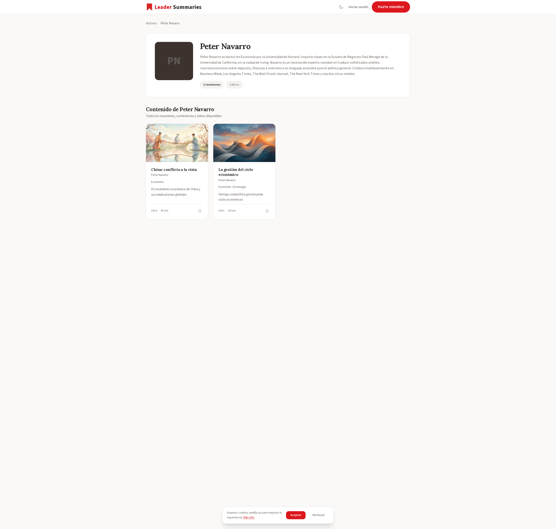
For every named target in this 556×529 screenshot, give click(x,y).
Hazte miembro (391, 7)
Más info (248, 517)
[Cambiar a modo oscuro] (341, 7)
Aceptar (295, 515)
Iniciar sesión (358, 7)
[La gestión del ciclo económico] (244, 171)
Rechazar (319, 515)
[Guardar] (200, 211)
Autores (151, 23)
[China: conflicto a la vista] (177, 171)
